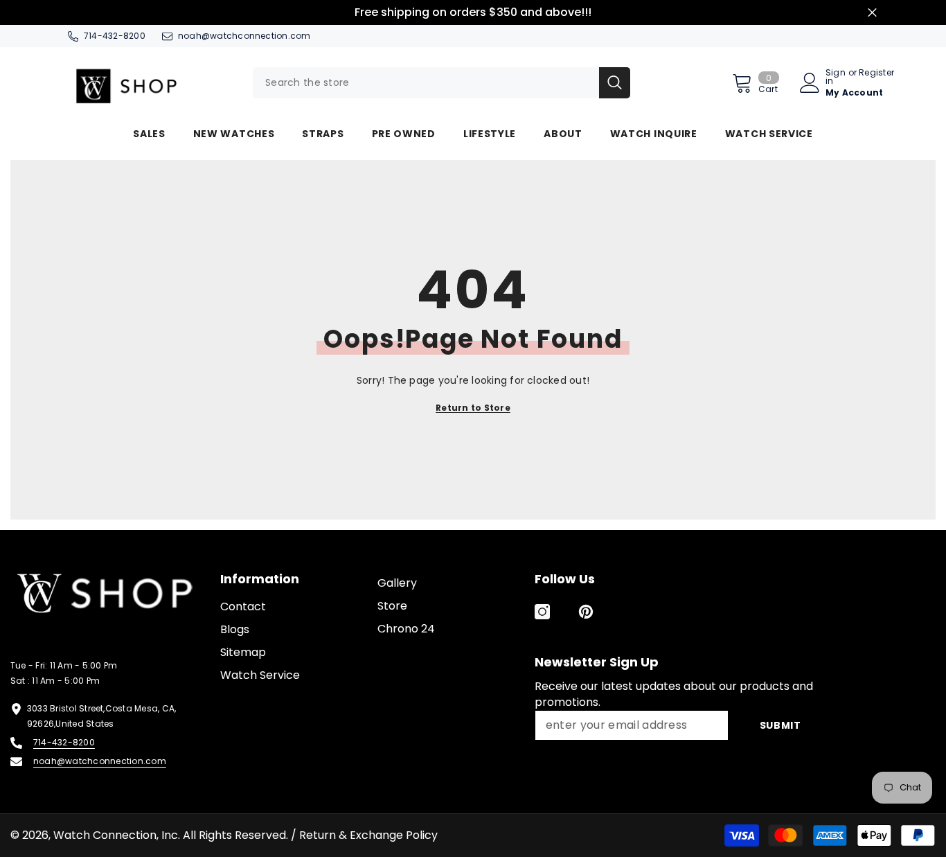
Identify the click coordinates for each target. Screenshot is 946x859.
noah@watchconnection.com (244, 36)
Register (876, 73)
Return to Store (473, 408)
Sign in (835, 77)
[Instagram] (542, 611)
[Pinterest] (586, 611)
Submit (780, 725)
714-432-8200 (114, 36)
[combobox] (426, 82)
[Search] (441, 82)
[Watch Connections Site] (147, 82)
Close (872, 13)
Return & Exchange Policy (368, 835)
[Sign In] (810, 83)
